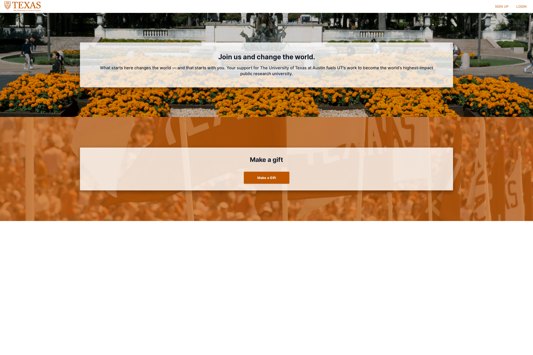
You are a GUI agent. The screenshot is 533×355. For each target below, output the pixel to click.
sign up (501, 6)
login (521, 6)
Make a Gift (266, 178)
